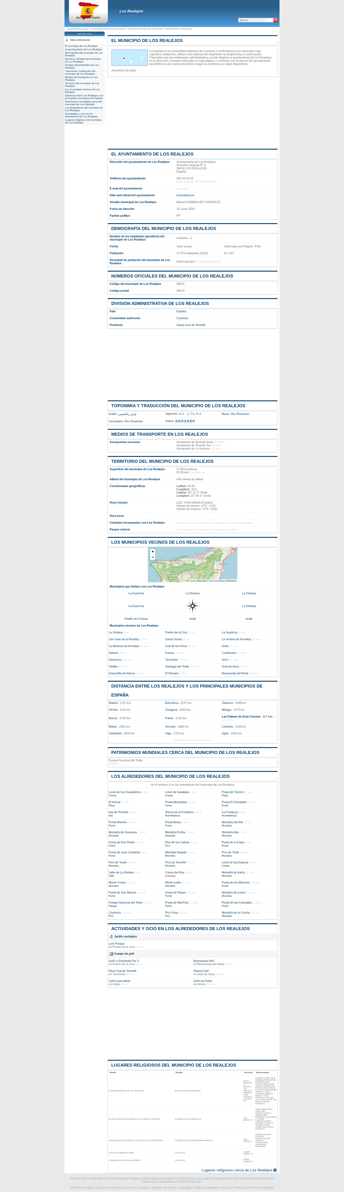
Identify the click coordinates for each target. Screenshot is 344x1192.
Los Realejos (131, 11)
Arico (225, 659)
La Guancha (136, 593)
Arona (201, 984)
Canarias (182, 318)
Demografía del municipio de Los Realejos (163, 228)
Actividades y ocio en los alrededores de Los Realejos (180, 928)
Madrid (113, 702)
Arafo (192, 618)
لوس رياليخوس (127, 413)
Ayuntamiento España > (79, 29)
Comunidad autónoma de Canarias (108, 29)
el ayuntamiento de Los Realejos (152, 154)
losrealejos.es (185, 195)
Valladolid (115, 733)
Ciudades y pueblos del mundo (157, 1187)
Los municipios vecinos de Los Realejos (160, 542)
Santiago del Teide (177, 666)
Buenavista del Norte (235, 673)
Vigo (168, 733)
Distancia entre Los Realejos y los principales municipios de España (84, 97)
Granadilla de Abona (122, 673)
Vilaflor (113, 666)
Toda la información (80, 40)
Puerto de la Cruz (176, 632)
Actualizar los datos (123, 70)
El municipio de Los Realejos (147, 40)
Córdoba (227, 726)
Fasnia (169, 652)
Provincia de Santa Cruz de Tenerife (145, 29)
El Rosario (172, 673)
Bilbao (113, 726)
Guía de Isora (230, 666)
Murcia (113, 718)
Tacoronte (171, 659)
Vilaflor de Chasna (136, 618)
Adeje (116, 984)
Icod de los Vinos (176, 646)
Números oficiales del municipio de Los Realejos (172, 276)
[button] (152, 551)
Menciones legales (82, 1187)
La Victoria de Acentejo (236, 639)
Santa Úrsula (173, 639)
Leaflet (192, 580)
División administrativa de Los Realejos (160, 303)
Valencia (227, 702)
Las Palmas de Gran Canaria (241, 716)
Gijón (225, 733)
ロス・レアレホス (190, 413)
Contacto (129, 1187)
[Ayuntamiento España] (88, 18)
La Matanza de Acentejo (124, 646)
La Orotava (193, 593)
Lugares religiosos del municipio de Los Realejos (173, 1065)
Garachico (115, 659)
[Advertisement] (193, 113)
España (181, 311)
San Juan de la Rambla (124, 639)
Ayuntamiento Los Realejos (178, 29)
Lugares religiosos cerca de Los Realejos (237, 1170)
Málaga (226, 709)
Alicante (170, 726)
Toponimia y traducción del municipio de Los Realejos (178, 405)
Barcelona (171, 702)
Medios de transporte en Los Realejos (159, 434)
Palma (169, 718)
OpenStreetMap (216, 580)
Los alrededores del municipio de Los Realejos (170, 776)
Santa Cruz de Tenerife (191, 324)
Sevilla (113, 709)
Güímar (113, 652)
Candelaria (229, 652)
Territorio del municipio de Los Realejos (162, 461)
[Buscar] (275, 20)
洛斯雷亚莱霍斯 (185, 421)
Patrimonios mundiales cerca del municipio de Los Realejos (185, 752)
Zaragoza (171, 709)
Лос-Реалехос (240, 413)
